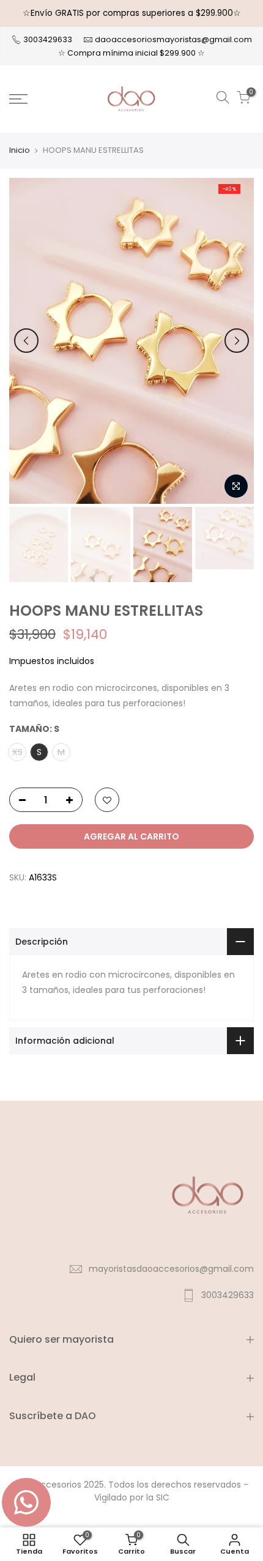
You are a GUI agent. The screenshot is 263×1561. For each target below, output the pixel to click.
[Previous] (26, 340)
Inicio (19, 150)
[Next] (236, 340)
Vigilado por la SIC (131, 1497)
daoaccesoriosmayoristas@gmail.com (173, 39)
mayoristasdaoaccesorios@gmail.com (171, 1269)
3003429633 (46, 39)
